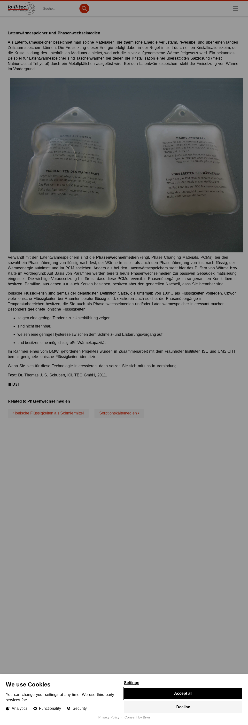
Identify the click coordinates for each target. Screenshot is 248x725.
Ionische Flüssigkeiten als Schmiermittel (48, 413)
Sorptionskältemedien (119, 413)
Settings (131, 683)
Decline (183, 707)
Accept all (183, 693)
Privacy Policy (108, 717)
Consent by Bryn (137, 717)
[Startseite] (21, 14)
